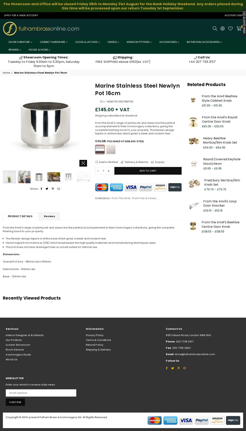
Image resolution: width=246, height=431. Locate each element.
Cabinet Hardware (53, 42)
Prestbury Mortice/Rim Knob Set (222, 182)
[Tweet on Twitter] (47, 189)
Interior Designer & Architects (25, 335)
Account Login (233, 15)
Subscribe (15, 402)
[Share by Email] (59, 189)
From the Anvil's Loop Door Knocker (219, 203)
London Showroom (18, 345)
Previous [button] (6, 125)
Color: (119, 141)
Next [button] (86, 125)
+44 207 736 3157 (202, 59)
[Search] (215, 28)
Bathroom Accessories (203, 42)
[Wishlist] (230, 28)
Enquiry (160, 162)
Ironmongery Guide (18, 354)
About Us (11, 359)
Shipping (100, 115)
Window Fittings (138, 42)
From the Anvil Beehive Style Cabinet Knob (220, 98)
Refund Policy (94, 345)
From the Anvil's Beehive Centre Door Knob (220, 224)
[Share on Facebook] (41, 189)
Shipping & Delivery (98, 349)
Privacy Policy (95, 335)
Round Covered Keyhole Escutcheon (221, 161)
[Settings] (222, 28)
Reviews (49, 216)
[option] (43, 61)
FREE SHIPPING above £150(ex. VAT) (123, 59)
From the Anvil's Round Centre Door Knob (219, 119)
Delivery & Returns (136, 162)
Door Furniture (20, 42)
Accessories (168, 42)
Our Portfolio (14, 340)
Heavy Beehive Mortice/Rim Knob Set (220, 140)
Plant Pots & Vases (144, 198)
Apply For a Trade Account (21, 15)
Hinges (112, 42)
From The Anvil (121, 198)
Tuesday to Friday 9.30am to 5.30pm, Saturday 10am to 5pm (44, 61)
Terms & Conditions (98, 340)
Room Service (15, 349)
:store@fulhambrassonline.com (194, 354)
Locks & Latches (86, 42)
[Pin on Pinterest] (53, 189)
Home (6, 72)
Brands (14, 49)
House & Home (39, 49)
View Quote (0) (244, 22)
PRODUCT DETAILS (20, 216)
